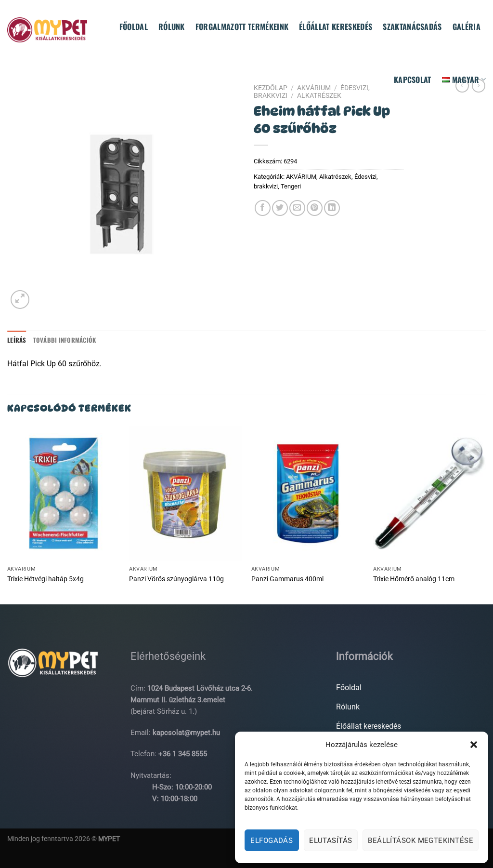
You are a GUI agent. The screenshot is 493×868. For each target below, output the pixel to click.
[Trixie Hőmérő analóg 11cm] (429, 493)
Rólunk (171, 26)
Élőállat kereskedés (335, 26)
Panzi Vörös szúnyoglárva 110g (176, 579)
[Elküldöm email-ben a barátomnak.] (297, 208)
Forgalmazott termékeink (241, 26)
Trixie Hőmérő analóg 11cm (413, 579)
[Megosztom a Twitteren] (280, 208)
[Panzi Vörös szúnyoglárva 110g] (185, 493)
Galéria (466, 26)
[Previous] (7, 514)
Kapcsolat (412, 79)
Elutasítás (330, 840)
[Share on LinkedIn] (332, 208)
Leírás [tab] (16, 340)
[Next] (485, 514)
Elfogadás (271, 840)
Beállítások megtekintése (420, 840)
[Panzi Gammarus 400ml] (307, 493)
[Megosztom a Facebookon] (263, 208)
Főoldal (133, 26)
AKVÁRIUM (301, 176)
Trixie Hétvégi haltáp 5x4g (45, 579)
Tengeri (291, 186)
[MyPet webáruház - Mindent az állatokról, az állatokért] (47, 29)
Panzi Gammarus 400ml (287, 579)
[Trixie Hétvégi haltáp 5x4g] (63, 493)
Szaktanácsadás (412, 26)
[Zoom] (20, 299)
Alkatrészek (335, 176)
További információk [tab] (64, 340)
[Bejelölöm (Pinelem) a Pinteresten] (315, 208)
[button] (474, 744)
